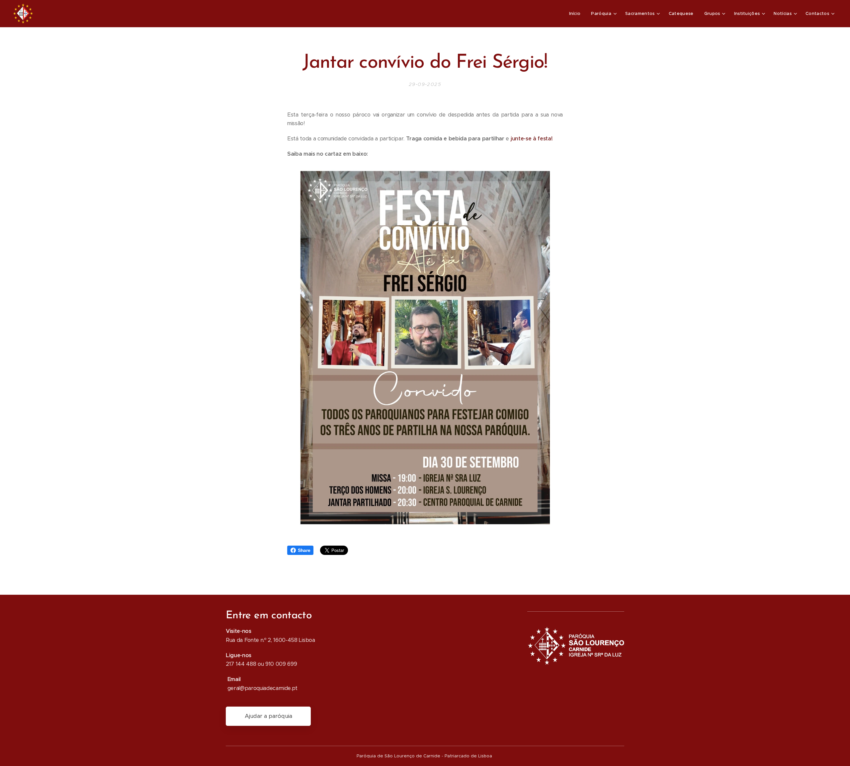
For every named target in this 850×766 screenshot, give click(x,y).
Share (304, 550)
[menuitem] (576, 13)
